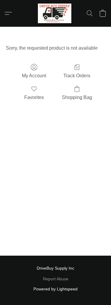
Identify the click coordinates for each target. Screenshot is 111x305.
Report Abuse (55, 278)
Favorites (34, 97)
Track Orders (76, 75)
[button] (55, 13)
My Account (34, 75)
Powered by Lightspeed (55, 289)
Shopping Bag (77, 97)
